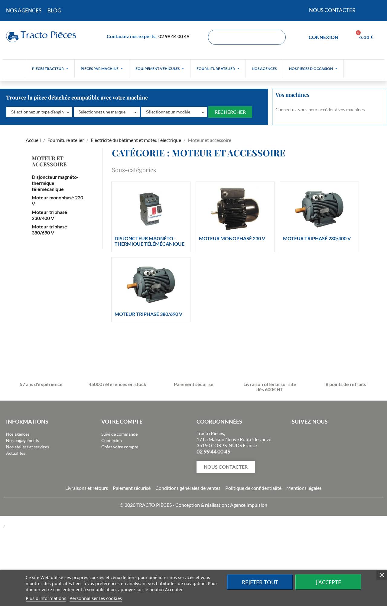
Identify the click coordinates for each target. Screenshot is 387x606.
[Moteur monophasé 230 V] (235, 209)
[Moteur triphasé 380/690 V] (151, 284)
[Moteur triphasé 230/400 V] (319, 209)
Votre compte (121, 421)
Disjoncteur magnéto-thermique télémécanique (55, 183)
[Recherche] (277, 37)
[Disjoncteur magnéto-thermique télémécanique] (151, 209)
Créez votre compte (119, 446)
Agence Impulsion (248, 505)
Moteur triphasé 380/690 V (49, 229)
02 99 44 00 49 (173, 36)
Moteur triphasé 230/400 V (49, 215)
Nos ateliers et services (27, 446)
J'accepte (328, 582)
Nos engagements (22, 440)
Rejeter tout (260, 582)
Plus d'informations (46, 598)
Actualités (15, 453)
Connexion (111, 440)
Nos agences (17, 434)
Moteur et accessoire (49, 161)
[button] (39, 111)
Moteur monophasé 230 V (57, 200)
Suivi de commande (119, 434)
